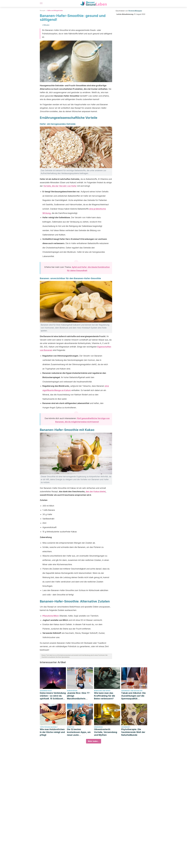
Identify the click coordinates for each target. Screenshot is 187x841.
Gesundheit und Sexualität (132, 690)
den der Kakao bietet (96, 491)
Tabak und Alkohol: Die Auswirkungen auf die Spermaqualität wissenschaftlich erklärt (134, 696)
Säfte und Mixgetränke (55, 10)
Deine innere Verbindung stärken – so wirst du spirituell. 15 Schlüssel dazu (53, 696)
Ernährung (98, 727)
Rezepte (42, 10)
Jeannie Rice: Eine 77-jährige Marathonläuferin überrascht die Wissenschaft (78, 696)
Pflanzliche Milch (50, 616)
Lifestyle (70, 727)
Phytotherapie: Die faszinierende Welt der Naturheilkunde (133, 732)
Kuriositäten (72, 690)
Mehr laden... (93, 741)
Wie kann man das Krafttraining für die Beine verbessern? (104, 696)
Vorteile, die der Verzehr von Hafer (60, 186)
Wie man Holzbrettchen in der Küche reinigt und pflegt (52, 732)
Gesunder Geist (46, 690)
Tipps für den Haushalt (49, 727)
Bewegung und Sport (102, 690)
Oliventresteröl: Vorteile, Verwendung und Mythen (105, 732)
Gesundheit (125, 727)
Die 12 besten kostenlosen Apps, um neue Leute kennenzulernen (79, 732)
